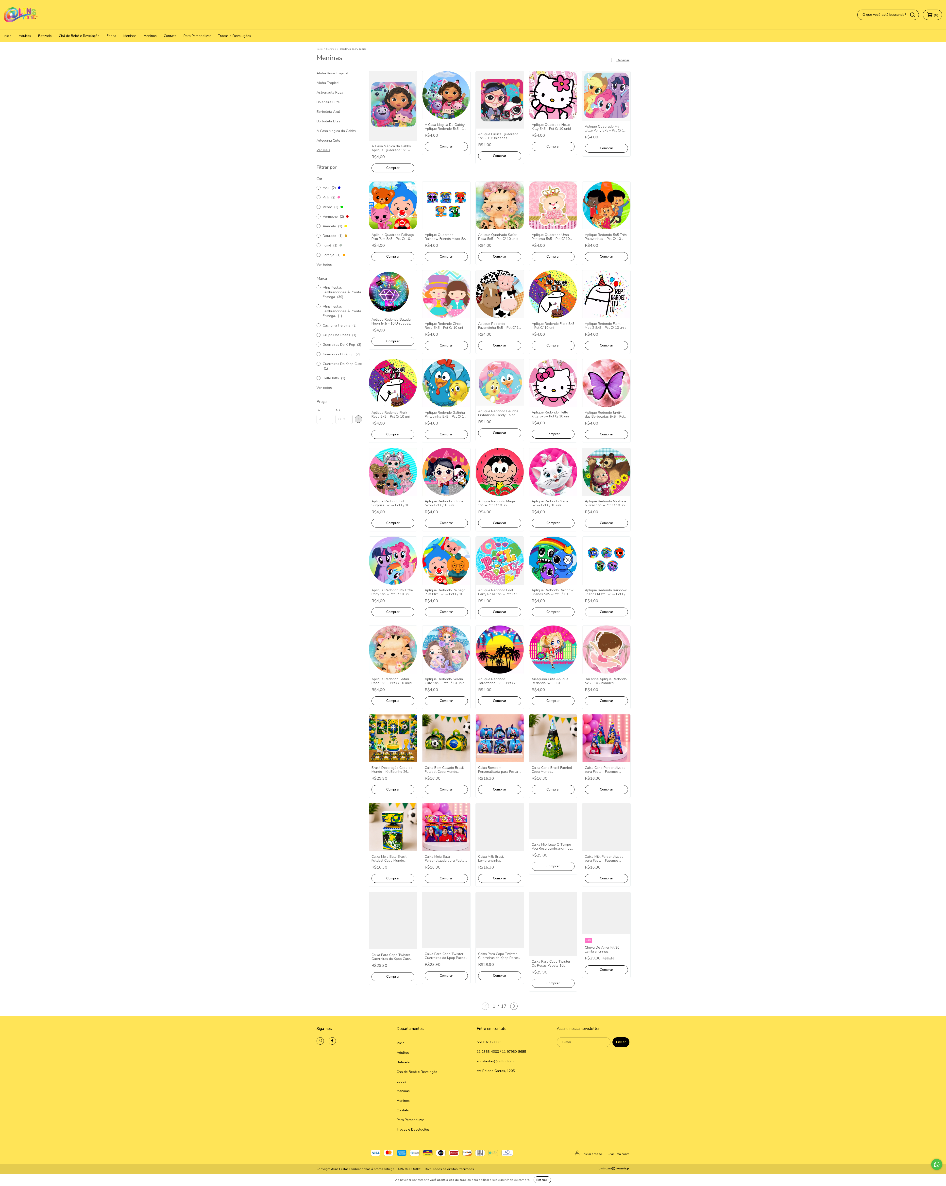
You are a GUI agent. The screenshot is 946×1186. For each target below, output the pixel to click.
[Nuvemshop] (614, 1169)
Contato (170, 35)
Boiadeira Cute (328, 102)
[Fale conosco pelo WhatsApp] (936, 1164)
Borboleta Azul (328, 111)
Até (338, 410)
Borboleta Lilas (328, 121)
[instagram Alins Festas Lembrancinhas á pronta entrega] (320, 1041)
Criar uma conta (618, 1154)
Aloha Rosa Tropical (332, 73)
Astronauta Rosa (330, 92)
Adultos (25, 35)
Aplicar (358, 419)
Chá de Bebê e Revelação (79, 35)
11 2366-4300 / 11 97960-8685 (501, 1051)
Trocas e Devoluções (234, 35)
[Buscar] (912, 14)
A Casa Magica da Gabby (336, 131)
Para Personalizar (197, 35)
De (318, 410)
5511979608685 (489, 1042)
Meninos (150, 35)
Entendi (542, 1180)
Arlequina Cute (328, 140)
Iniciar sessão (592, 1154)
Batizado (45, 35)
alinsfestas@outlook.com (496, 1061)
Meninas (129, 35)
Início (8, 35)
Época (111, 35)
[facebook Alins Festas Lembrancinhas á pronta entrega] (332, 1041)
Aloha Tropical (328, 83)
